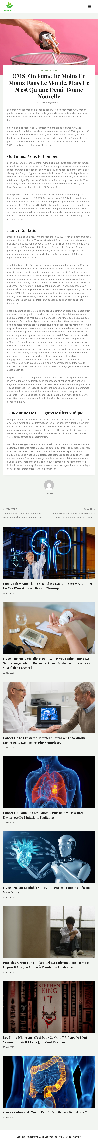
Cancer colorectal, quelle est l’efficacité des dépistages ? (45, 1112)
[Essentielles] (9, 6)
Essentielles (51, 1137)
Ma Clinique (65, 1137)
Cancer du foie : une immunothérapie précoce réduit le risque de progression (23, 513)
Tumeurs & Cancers (48, 71)
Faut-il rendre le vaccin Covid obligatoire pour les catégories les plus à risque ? (74, 513)
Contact (77, 1137)
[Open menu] (91, 6)
